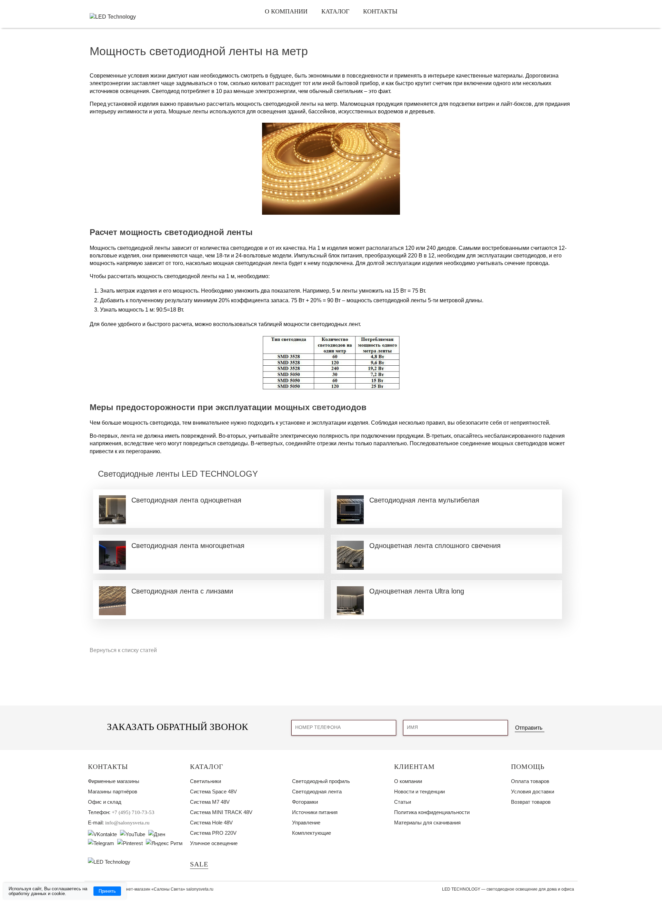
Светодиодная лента (317, 791)
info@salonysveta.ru (127, 822)
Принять (107, 891)
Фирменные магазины (113, 781)
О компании (286, 11)
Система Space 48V (213, 791)
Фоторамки (305, 802)
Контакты (380, 11)
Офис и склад (104, 802)
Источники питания (315, 812)
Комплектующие (311, 833)
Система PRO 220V (213, 833)
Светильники (205, 781)
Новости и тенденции (419, 791)
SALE (199, 864)
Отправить (528, 728)
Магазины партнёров (112, 791)
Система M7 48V (210, 802)
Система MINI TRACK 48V (221, 812)
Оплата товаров (530, 781)
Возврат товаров (531, 802)
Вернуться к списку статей (123, 650)
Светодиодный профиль (321, 781)
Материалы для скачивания (427, 822)
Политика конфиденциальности (432, 812)
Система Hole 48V (211, 822)
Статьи (402, 802)
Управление (306, 822)
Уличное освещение (214, 843)
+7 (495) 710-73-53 (133, 812)
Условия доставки (532, 791)
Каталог (335, 11)
